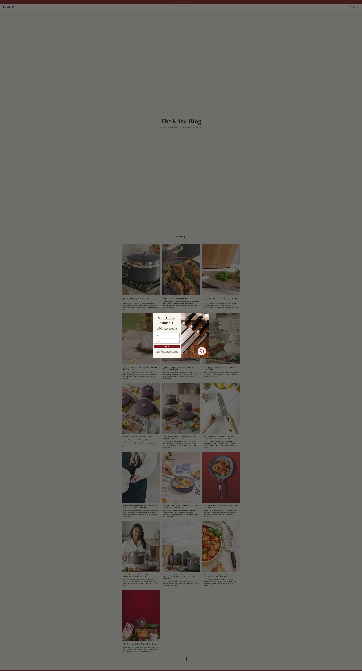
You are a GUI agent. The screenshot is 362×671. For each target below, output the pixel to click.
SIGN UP (167, 346)
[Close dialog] (207, 315)
